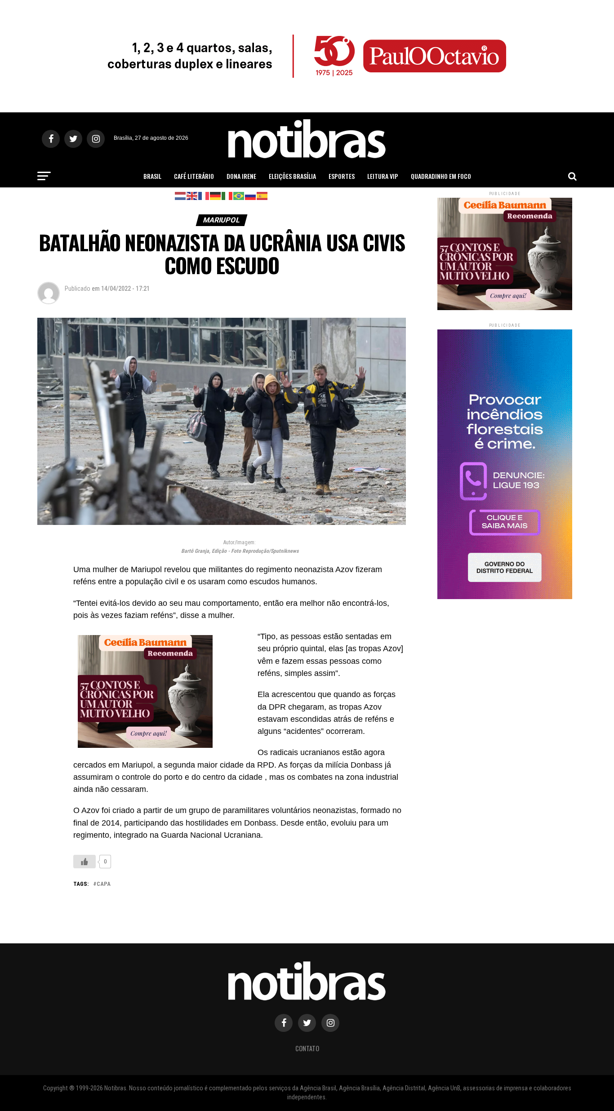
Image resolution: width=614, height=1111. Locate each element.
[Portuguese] (239, 195)
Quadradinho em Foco (441, 176)
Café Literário (194, 176)
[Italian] (227, 195)
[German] (216, 195)
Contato (307, 1048)
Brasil (152, 176)
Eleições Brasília (292, 176)
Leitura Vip (382, 176)
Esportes (342, 176)
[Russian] (251, 195)
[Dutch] (181, 195)
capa (104, 884)
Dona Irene (241, 176)
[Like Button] (84, 861)
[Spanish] (262, 195)
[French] (204, 195)
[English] (192, 195)
